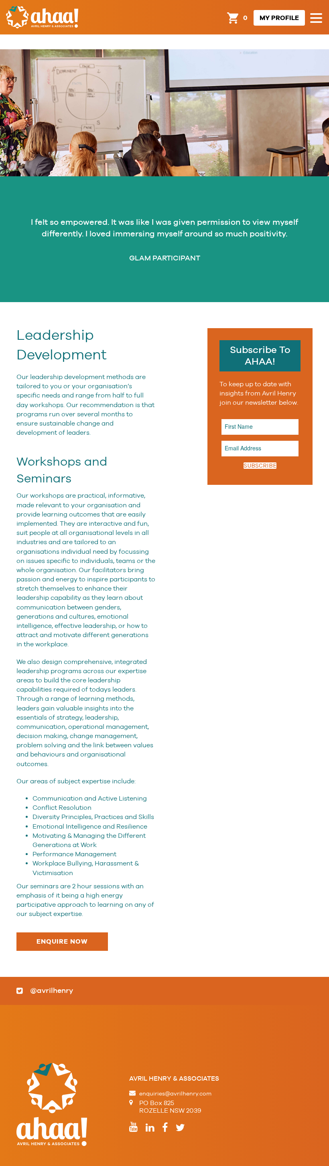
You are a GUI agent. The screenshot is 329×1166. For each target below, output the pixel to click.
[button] (316, 18)
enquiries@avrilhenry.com (175, 1093)
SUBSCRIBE (260, 465)
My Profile (279, 18)
